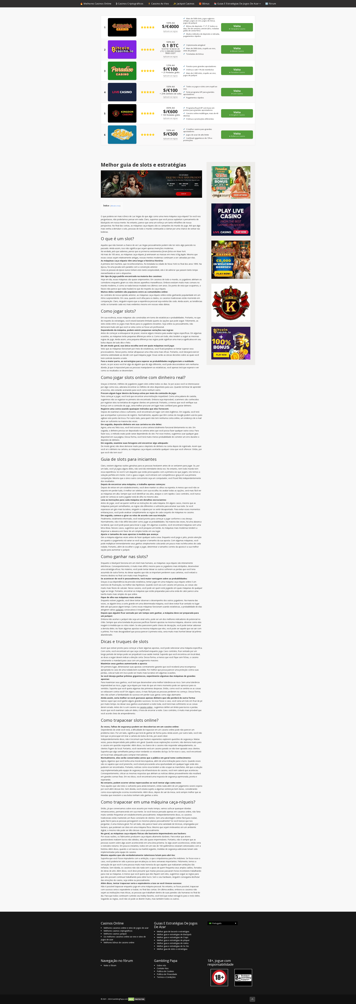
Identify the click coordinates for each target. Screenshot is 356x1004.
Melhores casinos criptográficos (118, 930)
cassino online (146, 707)
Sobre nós (161, 965)
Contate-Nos (163, 968)
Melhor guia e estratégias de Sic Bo (173, 946)
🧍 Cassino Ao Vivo (158, 3)
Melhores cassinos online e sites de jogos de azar (126, 928)
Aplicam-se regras (170, 31)
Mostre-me (115, 206)
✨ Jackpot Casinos (183, 3)
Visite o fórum (110, 965)
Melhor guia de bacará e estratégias (173, 931)
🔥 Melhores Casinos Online (95, 3)
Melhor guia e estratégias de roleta (172, 943)
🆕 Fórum (270, 3)
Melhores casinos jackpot (115, 933)
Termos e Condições (166, 977)
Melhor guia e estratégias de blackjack (174, 934)
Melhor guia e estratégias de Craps (172, 937)
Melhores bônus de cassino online (119, 942)
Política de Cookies (165, 971)
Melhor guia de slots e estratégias (172, 949)
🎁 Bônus (204, 3)
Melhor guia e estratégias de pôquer (173, 940)
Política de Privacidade (167, 974)
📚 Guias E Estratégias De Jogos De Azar (236, 3)
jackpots (119, 609)
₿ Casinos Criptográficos (129, 3)
